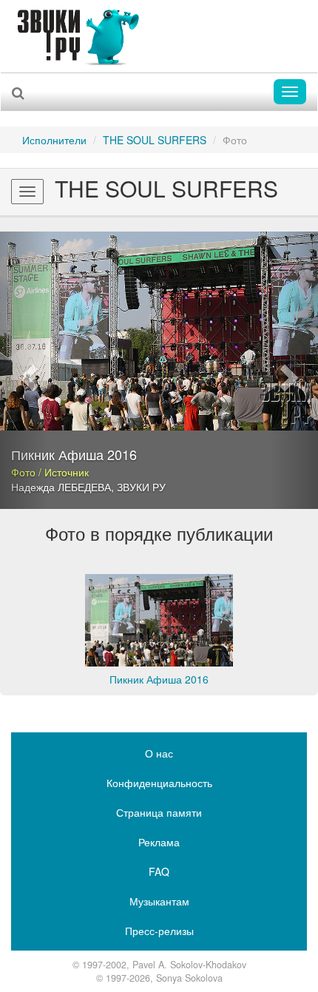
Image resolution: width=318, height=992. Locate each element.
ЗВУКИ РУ (141, 486)
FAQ (159, 871)
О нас (159, 753)
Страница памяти (159, 812)
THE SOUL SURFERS (154, 139)
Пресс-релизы (159, 930)
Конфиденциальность (159, 782)
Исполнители (54, 139)
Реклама (159, 841)
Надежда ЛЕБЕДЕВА (61, 486)
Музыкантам (159, 901)
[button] (24, 370)
